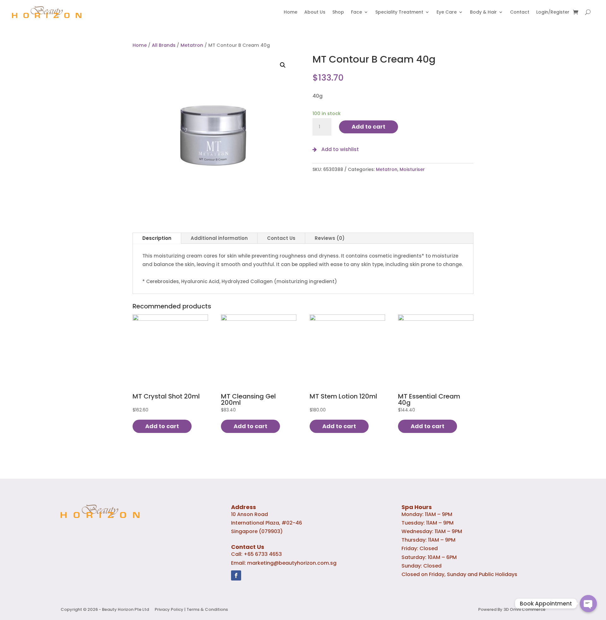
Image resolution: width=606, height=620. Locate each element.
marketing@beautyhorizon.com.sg (291, 563)
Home (290, 12)
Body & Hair (483, 12)
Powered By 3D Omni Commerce (511, 609)
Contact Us (281, 238)
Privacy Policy (169, 609)
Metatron (192, 45)
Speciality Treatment (399, 12)
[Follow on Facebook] (236, 575)
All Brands (163, 45)
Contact (519, 12)
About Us (314, 12)
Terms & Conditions (207, 609)
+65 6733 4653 (263, 554)
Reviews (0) (330, 238)
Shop (338, 12)
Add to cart (368, 127)
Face (356, 12)
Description (156, 238)
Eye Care (447, 12)
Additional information (219, 238)
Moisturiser (412, 169)
